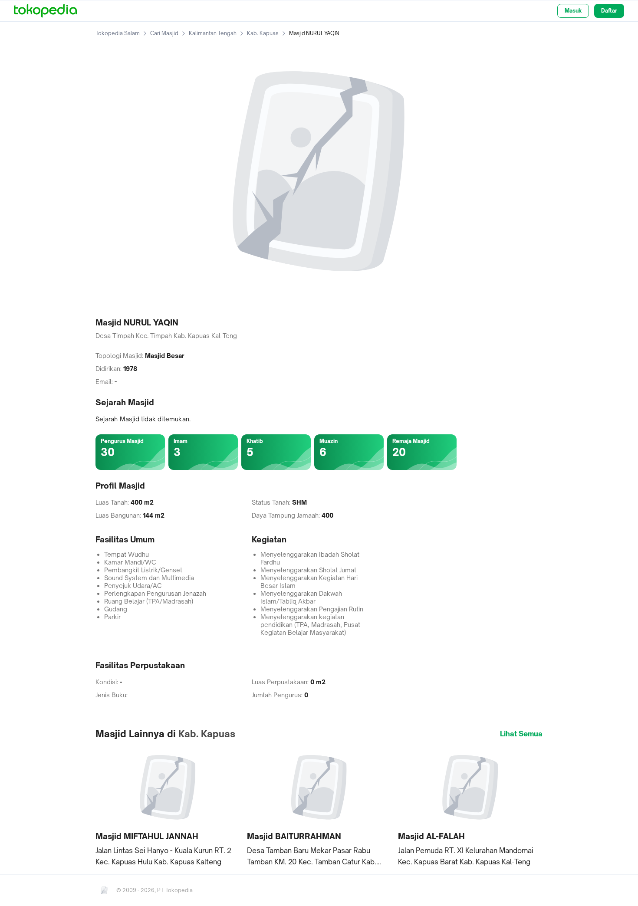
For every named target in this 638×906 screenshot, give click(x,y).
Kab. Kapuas (263, 33)
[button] (167, 806)
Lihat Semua (521, 733)
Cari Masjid (164, 33)
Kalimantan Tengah (213, 33)
